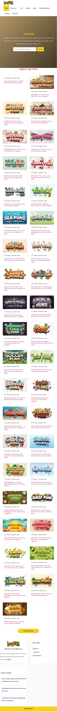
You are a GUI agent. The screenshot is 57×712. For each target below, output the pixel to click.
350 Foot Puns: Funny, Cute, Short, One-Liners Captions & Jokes (40, 260)
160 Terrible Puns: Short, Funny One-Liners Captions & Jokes (41, 427)
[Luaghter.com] (8, 2)
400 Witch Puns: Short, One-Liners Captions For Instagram (14, 316)
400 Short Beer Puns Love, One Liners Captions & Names (14, 622)
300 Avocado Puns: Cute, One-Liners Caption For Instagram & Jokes (41, 567)
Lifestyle (7, 13)
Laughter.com (36, 44)
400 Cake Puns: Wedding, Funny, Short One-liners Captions (41, 122)
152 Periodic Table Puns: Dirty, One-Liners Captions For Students (14, 343)
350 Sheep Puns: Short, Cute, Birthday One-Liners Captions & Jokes (41, 511)
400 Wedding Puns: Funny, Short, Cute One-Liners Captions (15, 150)
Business (28, 8)
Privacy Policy (37, 655)
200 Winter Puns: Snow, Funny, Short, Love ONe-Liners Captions (41, 483)
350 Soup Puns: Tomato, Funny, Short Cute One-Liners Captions (14, 259)
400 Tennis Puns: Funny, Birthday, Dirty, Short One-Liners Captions (15, 595)
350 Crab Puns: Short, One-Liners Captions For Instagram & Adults (14, 427)
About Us (36, 648)
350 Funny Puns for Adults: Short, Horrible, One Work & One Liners (42, 343)
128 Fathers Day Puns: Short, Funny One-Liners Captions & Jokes (13, 455)
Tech (21, 8)
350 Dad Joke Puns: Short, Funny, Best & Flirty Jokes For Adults (15, 398)
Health (34, 8)
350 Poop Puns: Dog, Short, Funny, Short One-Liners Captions (40, 399)
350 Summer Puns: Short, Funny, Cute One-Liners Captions (15, 538)
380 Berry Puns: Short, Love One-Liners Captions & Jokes (42, 150)
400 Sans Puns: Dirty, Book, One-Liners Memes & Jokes (14, 205)
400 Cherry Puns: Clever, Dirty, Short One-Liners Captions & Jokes (41, 177)
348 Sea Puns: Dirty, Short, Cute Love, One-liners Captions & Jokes (14, 232)
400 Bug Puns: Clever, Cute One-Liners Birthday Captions (41, 594)
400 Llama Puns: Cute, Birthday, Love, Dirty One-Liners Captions (41, 287)
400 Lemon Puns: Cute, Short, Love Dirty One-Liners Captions (14, 567)
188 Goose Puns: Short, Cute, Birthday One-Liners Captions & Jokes (41, 232)
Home (6, 8)
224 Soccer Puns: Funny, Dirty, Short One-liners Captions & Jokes (14, 371)
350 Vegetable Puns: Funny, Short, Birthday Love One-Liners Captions (14, 484)
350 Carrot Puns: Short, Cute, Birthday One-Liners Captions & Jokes (14, 288)
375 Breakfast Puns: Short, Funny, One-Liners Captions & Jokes (14, 122)
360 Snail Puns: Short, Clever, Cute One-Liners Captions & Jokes (13, 177)
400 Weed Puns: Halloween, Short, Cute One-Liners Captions (41, 205)
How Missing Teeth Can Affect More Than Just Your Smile (14, 82)
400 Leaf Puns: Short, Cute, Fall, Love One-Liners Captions (41, 370)
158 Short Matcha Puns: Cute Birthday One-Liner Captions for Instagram (14, 511)
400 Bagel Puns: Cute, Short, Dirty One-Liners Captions (40, 95)
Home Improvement (44, 8)
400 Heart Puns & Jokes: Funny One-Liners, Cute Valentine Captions (41, 539)
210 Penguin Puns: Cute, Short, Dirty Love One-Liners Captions (41, 455)
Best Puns (13, 8)
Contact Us (36, 652)
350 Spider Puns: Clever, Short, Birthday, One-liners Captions (41, 315)
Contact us (15, 13)
